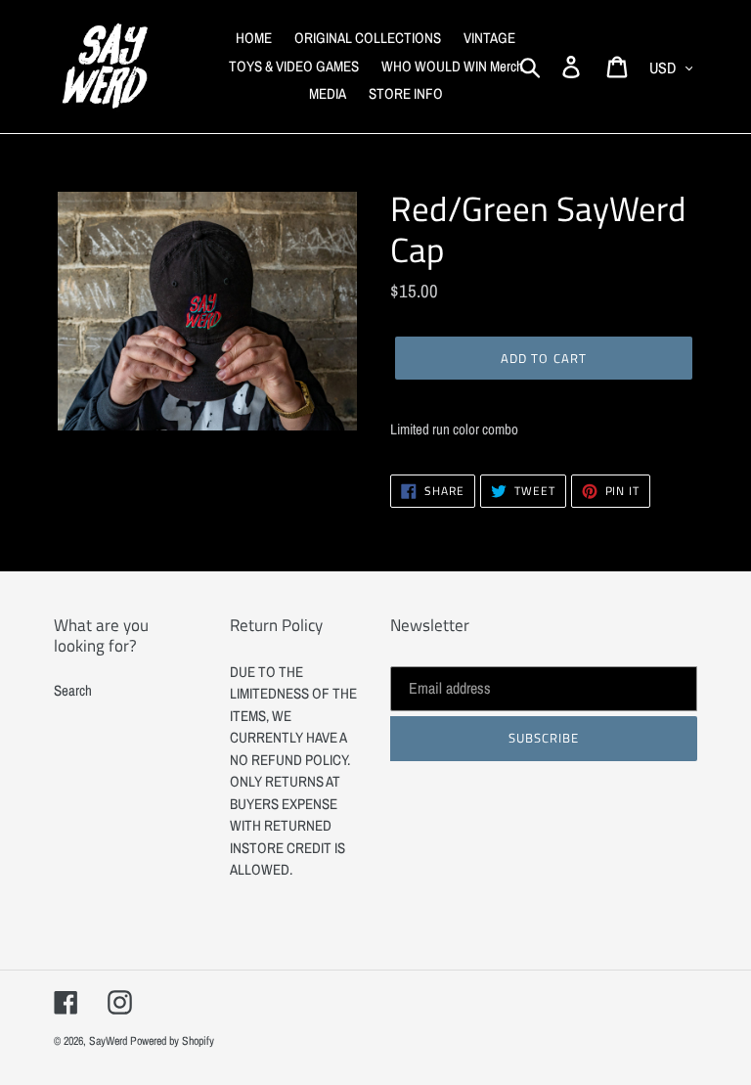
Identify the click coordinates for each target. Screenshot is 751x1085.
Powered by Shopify (172, 1041)
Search (73, 690)
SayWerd (108, 1041)
